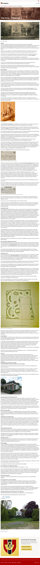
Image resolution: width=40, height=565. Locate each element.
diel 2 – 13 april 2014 (6, 497)
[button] (37, 3)
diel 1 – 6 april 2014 (6, 496)
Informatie (5, 6)
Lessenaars (10, 6)
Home (2, 6)
